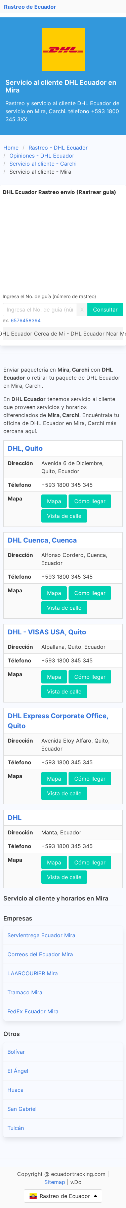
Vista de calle (64, 516)
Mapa (54, 501)
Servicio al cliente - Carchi (43, 163)
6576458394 (26, 320)
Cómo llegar (90, 501)
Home (10, 147)
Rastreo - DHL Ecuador (58, 147)
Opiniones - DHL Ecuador (41, 155)
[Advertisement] (63, 244)
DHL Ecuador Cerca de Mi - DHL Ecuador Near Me (63, 333)
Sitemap (54, 1182)
